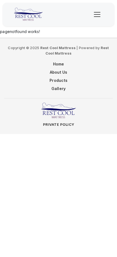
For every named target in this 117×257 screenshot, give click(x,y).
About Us (58, 72)
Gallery (58, 88)
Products (58, 80)
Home (58, 64)
